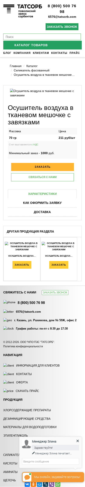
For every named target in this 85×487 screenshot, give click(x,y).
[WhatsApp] (57, 484)
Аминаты (10, 472)
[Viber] (51, 484)
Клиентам (41, 53)
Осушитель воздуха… (22, 256)
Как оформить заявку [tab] (42, 203)
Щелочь (9, 480)
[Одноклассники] (33, 484)
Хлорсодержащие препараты (27, 410)
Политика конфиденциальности (23, 346)
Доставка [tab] (42, 212)
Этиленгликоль (15, 435)
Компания (22, 53)
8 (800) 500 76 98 (31, 303)
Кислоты (10, 463)
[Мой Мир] (39, 484)
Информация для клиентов (38, 365)
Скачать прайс (27, 391)
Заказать (22, 264)
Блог (7, 53)
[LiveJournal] (45, 484)
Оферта (22, 382)
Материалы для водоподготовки (29, 427)
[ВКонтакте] (27, 484)
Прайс (75, 53)
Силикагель (12, 455)
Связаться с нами (43, 177)
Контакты (59, 53)
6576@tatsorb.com (62, 16)
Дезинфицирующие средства (27, 418)
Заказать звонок (62, 26)
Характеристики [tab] (42, 194)
